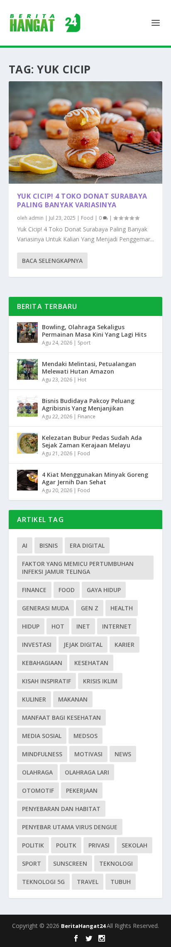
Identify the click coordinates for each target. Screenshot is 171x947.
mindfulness (42, 754)
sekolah (134, 845)
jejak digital (83, 644)
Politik (33, 845)
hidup (30, 626)
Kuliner (34, 699)
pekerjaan (82, 790)
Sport (84, 342)
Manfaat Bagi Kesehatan (61, 717)
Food (87, 217)
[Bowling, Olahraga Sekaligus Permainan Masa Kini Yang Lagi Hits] (27, 332)
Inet (83, 626)
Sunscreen (70, 863)
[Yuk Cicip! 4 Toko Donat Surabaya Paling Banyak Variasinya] (86, 132)
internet (117, 626)
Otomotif (38, 790)
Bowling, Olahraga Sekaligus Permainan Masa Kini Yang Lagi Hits (94, 330)
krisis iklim (100, 681)
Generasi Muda (45, 608)
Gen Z (89, 608)
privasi (99, 845)
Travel (87, 882)
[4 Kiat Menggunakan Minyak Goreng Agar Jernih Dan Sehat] (27, 480)
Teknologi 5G (43, 882)
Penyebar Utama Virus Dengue (69, 827)
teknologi (116, 863)
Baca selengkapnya (52, 261)
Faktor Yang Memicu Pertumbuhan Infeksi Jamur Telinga (78, 567)
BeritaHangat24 (84, 926)
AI (24, 545)
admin (36, 217)
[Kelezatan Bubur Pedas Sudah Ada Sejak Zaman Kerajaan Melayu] (27, 443)
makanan (73, 699)
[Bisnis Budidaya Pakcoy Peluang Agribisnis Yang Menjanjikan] (27, 406)
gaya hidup (104, 590)
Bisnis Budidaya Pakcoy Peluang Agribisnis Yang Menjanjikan (88, 404)
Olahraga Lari (87, 772)
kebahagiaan (42, 663)
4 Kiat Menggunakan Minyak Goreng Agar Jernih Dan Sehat (95, 478)
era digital (87, 545)
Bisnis (48, 545)
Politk (66, 845)
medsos (85, 736)
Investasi (36, 644)
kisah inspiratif (46, 681)
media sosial (41, 736)
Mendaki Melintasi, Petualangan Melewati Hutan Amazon (89, 367)
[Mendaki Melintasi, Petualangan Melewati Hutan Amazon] (27, 369)
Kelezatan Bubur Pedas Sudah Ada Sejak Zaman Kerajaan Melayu (92, 441)
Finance (86, 416)
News (123, 754)
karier (124, 644)
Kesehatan (91, 663)
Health (121, 608)
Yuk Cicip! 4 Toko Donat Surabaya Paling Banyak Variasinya (82, 200)
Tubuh (120, 882)
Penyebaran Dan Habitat (61, 809)
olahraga (37, 772)
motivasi (88, 754)
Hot (82, 379)
